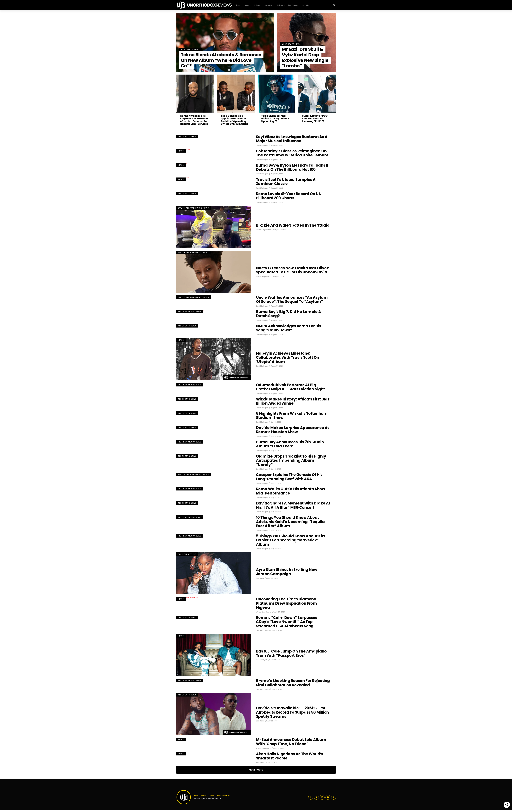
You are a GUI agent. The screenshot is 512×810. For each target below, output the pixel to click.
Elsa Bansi (260, 578)
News (238, 5)
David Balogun (262, 145)
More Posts (256, 769)
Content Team (262, 630)
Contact (204, 796)
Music (247, 5)
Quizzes (280, 5)
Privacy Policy (223, 796)
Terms (212, 796)
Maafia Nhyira (261, 660)
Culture (257, 5)
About (196, 796)
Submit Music (293, 5)
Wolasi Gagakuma (263, 230)
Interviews (268, 5)
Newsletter (305, 5)
